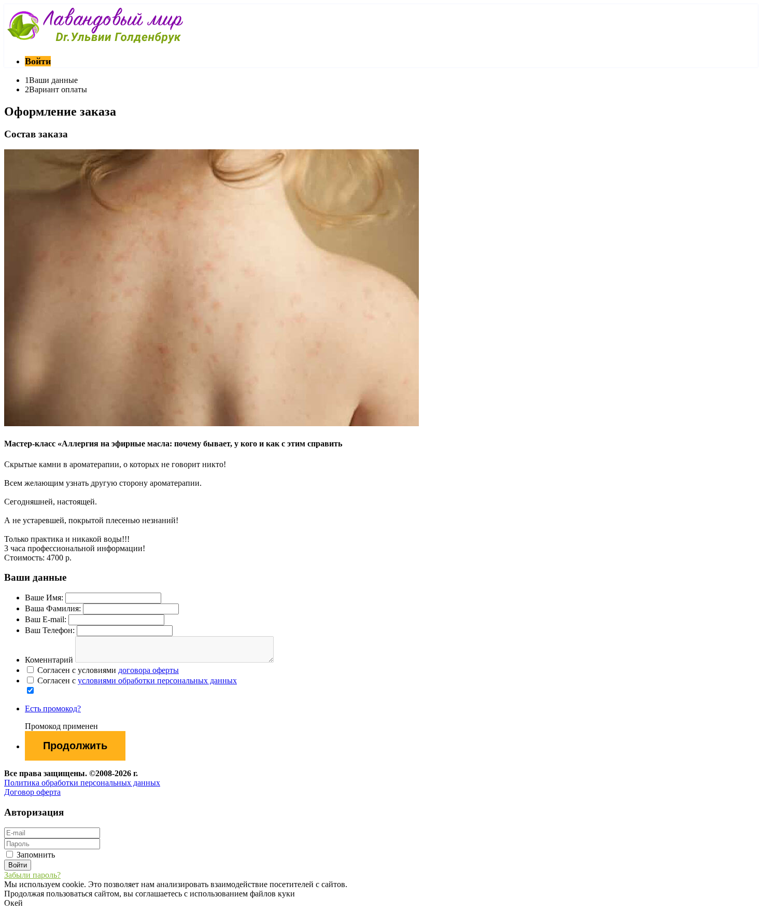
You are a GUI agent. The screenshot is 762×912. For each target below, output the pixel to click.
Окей (13, 903)
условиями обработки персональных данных (157, 680)
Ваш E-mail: (45, 619)
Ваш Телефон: (50, 630)
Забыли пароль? (32, 875)
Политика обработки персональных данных (82, 782)
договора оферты (148, 670)
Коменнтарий (49, 659)
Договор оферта (32, 792)
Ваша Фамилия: (53, 608)
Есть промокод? (53, 708)
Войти (38, 61)
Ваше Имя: (44, 597)
